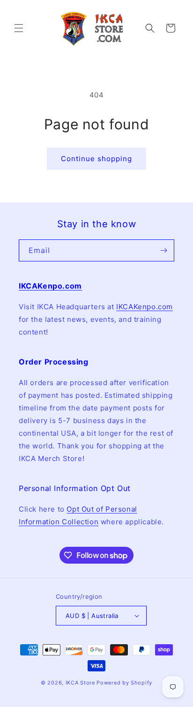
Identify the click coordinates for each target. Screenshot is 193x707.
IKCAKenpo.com (144, 306)
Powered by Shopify (124, 682)
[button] (18, 28)
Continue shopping (96, 158)
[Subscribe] (163, 250)
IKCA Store (80, 682)
